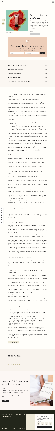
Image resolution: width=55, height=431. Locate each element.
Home (31, 9)
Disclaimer (19, 428)
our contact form (14, 337)
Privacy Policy (24, 428)
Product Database (38, 251)
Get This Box (44, 427)
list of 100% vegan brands (18, 247)
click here (42, 166)
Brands (34, 9)
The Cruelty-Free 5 (29, 313)
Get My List (5, 400)
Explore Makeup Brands (13, 342)
